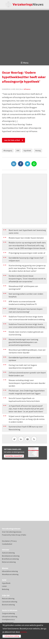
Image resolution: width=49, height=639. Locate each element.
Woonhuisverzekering (10, 574)
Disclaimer (6, 541)
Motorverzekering (9, 562)
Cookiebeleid (7, 544)
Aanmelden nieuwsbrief (14, 456)
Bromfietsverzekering (10, 559)
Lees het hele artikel (12, 140)
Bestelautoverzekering (10, 556)
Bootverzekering (8, 604)
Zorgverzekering (8, 613)
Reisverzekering (8, 598)
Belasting (5, 589)
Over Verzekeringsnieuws (11, 532)
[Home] (24, 4)
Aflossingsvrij (7, 151)
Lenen (4, 586)
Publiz (24, 535)
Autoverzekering (8, 553)
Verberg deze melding (11, 636)
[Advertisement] (24, 34)
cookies (23, 632)
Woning (38, 151)
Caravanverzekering (9, 601)
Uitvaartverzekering (9, 616)
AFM (17, 151)
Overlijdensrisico (8, 619)
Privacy (14, 541)
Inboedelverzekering (10, 571)
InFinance (27, 89)
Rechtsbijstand (7, 622)
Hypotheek (27, 151)
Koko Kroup (16, 535)
